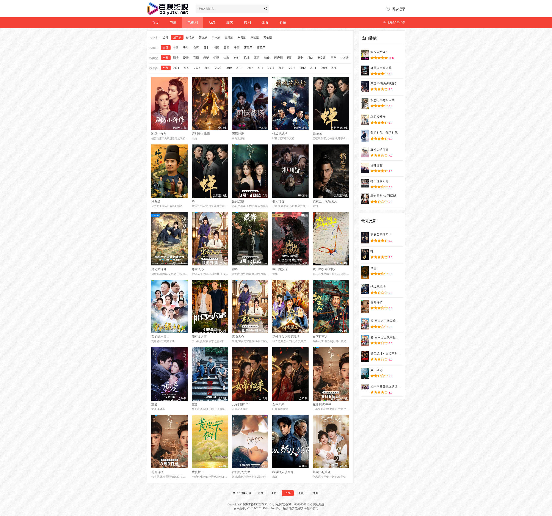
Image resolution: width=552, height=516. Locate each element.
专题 (282, 22)
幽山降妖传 (279, 269)
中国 (176, 47)
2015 (271, 67)
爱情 (186, 57)
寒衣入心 (198, 269)
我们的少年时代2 (324, 269)
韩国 (216, 47)
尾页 (315, 493)
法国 (236, 47)
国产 (333, 57)
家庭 (257, 57)
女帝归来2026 (241, 404)
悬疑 (206, 57)
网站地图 (319, 504)
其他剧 (267, 37)
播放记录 (398, 9)
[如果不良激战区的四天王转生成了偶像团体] (365, 389)
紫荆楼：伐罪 (201, 133)
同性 (290, 57)
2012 (303, 67)
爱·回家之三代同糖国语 (385, 337)
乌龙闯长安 (378, 116)
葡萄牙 (261, 47)
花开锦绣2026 (322, 404)
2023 (186, 67)
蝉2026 (317, 133)
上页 (274, 493)
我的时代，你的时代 (384, 132)
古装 (226, 57)
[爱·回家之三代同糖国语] (365, 344)
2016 (260, 67)
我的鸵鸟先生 (241, 472)
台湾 (196, 47)
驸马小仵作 (158, 133)
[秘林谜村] (365, 172)
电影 (173, 22)
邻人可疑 (278, 201)
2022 (197, 67)
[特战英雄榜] (365, 293)
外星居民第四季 (381, 68)
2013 (292, 67)
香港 (186, 47)
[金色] (365, 278)
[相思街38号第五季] (365, 108)
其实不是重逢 (322, 472)
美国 (226, 47)
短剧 (247, 22)
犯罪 (216, 57)
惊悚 (246, 57)
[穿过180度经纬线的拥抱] (365, 91)
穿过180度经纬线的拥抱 (385, 83)
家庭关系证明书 (381, 234)
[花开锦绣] (365, 312)
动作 (267, 57)
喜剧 (196, 57)
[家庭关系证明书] (365, 242)
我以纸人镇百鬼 (282, 472)
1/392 (287, 493)
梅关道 (155, 201)
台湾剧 (229, 37)
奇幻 (236, 57)
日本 (206, 47)
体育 (265, 22)
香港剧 (190, 37)
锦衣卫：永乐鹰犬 (325, 201)
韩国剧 (203, 37)
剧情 (176, 57)
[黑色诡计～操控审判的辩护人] (365, 361)
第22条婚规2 (378, 52)
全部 (165, 37)
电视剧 (192, 22)
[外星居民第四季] (365, 74)
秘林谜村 (376, 165)
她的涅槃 (238, 201)
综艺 (229, 22)
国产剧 (177, 37)
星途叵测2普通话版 (383, 196)
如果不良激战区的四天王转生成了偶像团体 (385, 386)
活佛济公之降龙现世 (286, 336)
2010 (324, 67)
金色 (373, 268)
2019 (229, 67)
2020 (218, 67)
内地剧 (345, 57)
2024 (176, 67)
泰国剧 (255, 37)
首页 (155, 22)
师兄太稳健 (158, 269)
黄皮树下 (198, 472)
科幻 (310, 57)
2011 (313, 67)
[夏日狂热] (365, 377)
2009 (334, 67)
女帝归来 (278, 404)
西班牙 (248, 47)
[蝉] (365, 259)
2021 (208, 67)
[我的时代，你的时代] (365, 140)
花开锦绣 (157, 472)
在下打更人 (320, 336)
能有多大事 (199, 336)
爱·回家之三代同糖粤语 (385, 321)
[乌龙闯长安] (365, 123)
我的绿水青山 (160, 336)
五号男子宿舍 (379, 149)
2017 (250, 67)
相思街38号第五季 (382, 100)
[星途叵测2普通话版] (365, 203)
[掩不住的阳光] (365, 186)
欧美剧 (242, 37)
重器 (195, 404)
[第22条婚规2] (365, 59)
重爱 (154, 404)
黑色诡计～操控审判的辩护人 (385, 353)
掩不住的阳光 (379, 181)
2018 (239, 67)
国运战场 (238, 133)
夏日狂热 (376, 370)
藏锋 (235, 269)
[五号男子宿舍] (365, 156)
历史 (300, 57)
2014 (282, 67)
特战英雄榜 (279, 133)
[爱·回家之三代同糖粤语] (365, 328)
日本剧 (216, 37)
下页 (301, 493)
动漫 (212, 22)
